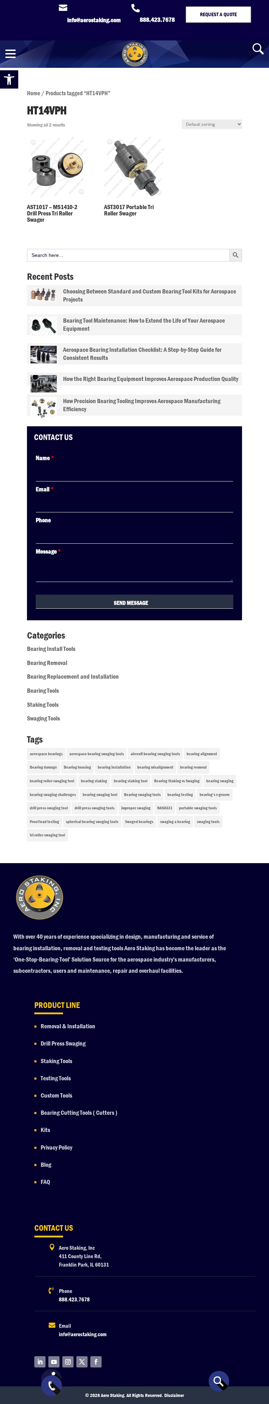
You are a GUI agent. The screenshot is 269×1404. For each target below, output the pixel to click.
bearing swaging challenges (53, 794)
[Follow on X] (82, 1361)
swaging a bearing (175, 821)
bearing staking (94, 781)
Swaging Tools (43, 718)
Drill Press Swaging (63, 1044)
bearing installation (114, 767)
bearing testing (180, 794)
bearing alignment (202, 754)
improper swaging (136, 808)
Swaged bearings (139, 821)
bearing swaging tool (100, 794)
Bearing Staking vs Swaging (177, 781)
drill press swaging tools (95, 808)
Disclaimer (174, 1395)
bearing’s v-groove (215, 794)
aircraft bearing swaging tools (155, 754)
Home (33, 93)
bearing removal (193, 767)
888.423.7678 (74, 1299)
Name (45, 458)
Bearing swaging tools (142, 794)
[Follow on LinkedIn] (40, 1361)
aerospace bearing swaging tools (96, 754)
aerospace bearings (46, 754)
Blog (46, 1165)
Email (45, 489)
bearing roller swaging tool (52, 781)
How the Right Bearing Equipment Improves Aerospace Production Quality (150, 379)
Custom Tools (56, 1096)
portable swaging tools (198, 808)
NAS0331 (164, 808)
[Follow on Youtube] (54, 1361)
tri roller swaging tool (47, 835)
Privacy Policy (57, 1148)
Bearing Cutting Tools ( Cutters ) (79, 1113)
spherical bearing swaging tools (92, 821)
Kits (45, 1130)
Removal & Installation (68, 1026)
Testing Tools (56, 1078)
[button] (9, 79)
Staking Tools (42, 705)
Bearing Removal (47, 663)
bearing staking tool (130, 781)
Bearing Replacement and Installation (73, 677)
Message (48, 552)
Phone (43, 520)
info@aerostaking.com (82, 1334)
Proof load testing (44, 821)
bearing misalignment (155, 767)
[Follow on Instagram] (68, 1361)
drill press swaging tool (49, 808)
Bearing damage (43, 767)
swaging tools (208, 821)
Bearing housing (77, 767)
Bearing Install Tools (51, 649)
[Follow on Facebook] (96, 1361)
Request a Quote (218, 14)
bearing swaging (220, 781)
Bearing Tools (43, 691)
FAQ (45, 1182)
